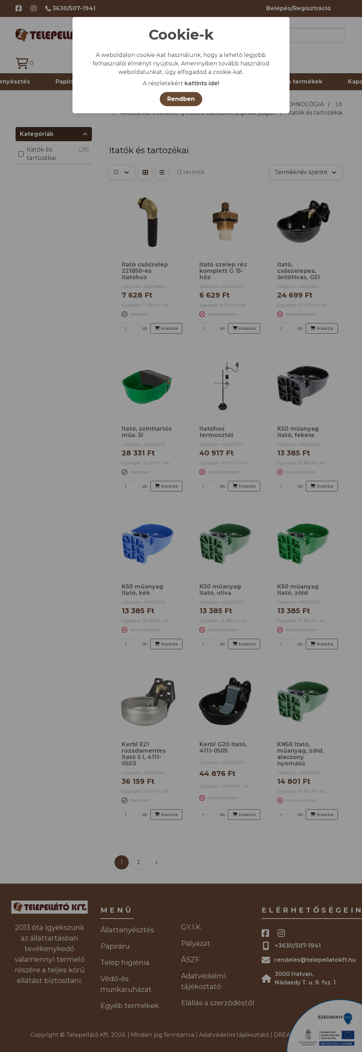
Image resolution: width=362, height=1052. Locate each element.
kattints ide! (202, 83)
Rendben (181, 99)
